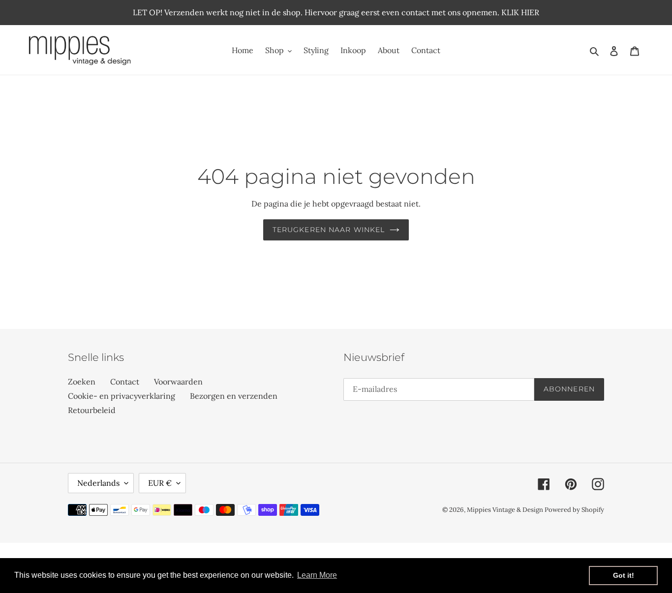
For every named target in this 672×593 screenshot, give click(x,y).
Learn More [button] (317, 575)
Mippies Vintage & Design (506, 509)
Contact (124, 381)
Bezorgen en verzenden (233, 396)
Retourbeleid (92, 410)
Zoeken (81, 381)
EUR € (160, 483)
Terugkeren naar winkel (329, 229)
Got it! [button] (623, 575)
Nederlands (98, 483)
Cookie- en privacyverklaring (121, 396)
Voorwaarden (178, 381)
